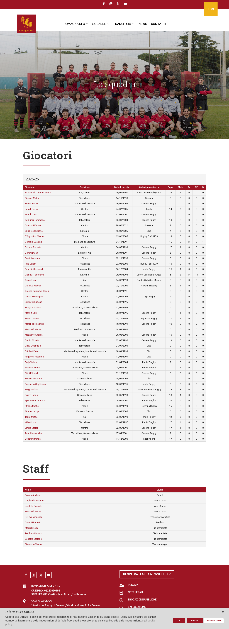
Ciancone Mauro (33, 544)
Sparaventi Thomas (35, 400)
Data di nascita (121, 187)
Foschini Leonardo (34, 269)
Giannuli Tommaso (34, 274)
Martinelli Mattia (33, 329)
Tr (189, 187)
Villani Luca (30, 422)
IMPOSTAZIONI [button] (214, 620)
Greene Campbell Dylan (37, 291)
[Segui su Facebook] (104, 4)
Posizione (85, 187)
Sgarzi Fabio (31, 395)
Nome (28, 490)
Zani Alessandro (33, 433)
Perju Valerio (31, 362)
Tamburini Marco (33, 533)
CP (196, 187)
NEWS (142, 24)
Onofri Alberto (32, 340)
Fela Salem (30, 263)
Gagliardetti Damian (35, 500)
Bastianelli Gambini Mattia (38, 192)
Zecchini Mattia (33, 438)
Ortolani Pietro (32, 351)
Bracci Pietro (31, 203)
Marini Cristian (32, 318)
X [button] (223, 612)
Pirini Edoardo (32, 373)
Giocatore (30, 187)
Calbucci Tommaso (35, 220)
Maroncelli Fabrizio (35, 323)
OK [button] (179, 620)
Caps (170, 187)
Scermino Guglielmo (35, 384)
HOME (211, 9)
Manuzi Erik (31, 313)
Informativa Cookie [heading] (19, 612)
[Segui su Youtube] (125, 4)
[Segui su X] (118, 4)
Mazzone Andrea (34, 334)
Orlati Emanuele (33, 345)
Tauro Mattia (31, 417)
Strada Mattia (32, 406)
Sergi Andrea (31, 389)
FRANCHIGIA (122, 24)
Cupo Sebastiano (34, 231)
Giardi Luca (30, 280)
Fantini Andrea (32, 258)
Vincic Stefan (31, 428)
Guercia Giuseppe (34, 296)
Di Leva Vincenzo (34, 517)
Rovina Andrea (32, 495)
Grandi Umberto (33, 522)
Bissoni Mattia (32, 198)
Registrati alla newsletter (147, 574)
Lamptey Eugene (33, 302)
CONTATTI (158, 24)
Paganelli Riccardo (34, 356)
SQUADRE (99, 24)
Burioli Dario (31, 214)
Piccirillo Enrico (32, 367)
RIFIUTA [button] (194, 620)
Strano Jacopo (32, 411)
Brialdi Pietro (31, 209)
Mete (180, 187)
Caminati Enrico (33, 225)
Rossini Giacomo (34, 378)
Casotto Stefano (33, 539)
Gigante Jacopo (33, 285)
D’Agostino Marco (34, 236)
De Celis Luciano (33, 242)
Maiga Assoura (33, 307)
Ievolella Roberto (33, 506)
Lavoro (160, 490)
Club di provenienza (149, 187)
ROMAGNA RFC (74, 24)
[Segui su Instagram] (111, 4)
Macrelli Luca (31, 528)
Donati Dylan (31, 252)
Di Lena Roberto (33, 247)
